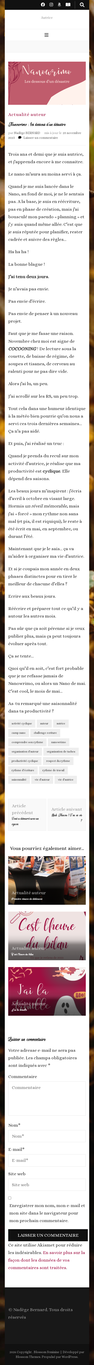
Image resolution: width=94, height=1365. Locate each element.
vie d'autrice (65, 779)
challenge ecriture (45, 732)
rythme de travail (53, 770)
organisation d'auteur (25, 751)
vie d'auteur (42, 779)
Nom (14, 1125)
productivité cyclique (25, 761)
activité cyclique (22, 723)
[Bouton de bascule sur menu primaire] (47, 35)
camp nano (19, 732)
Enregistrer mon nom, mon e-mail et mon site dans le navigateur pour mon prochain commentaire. (47, 1213)
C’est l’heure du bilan (23, 954)
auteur (44, 723)
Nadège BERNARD (27, 133)
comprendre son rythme (27, 742)
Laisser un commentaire (41, 137)
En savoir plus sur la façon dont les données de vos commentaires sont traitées (46, 1260)
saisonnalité (19, 779)
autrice (61, 723)
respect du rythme (58, 761)
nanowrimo (58, 742)
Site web (17, 1173)
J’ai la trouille (19, 1010)
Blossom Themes (28, 1357)
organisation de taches (61, 751)
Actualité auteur (27, 114)
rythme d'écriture (23, 770)
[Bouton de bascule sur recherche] (82, 5)
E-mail (16, 1149)
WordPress (70, 1357)
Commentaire (22, 1076)
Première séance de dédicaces (27, 899)
